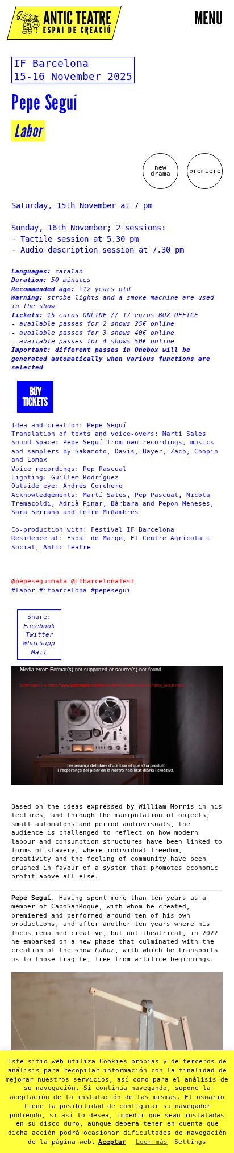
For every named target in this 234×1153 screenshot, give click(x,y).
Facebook (39, 626)
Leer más (152, 1142)
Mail (39, 652)
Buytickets (35, 397)
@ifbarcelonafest (103, 581)
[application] (117, 725)
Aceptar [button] (112, 1142)
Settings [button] (190, 1142)
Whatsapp (39, 643)
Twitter (39, 634)
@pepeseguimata (39, 581)
